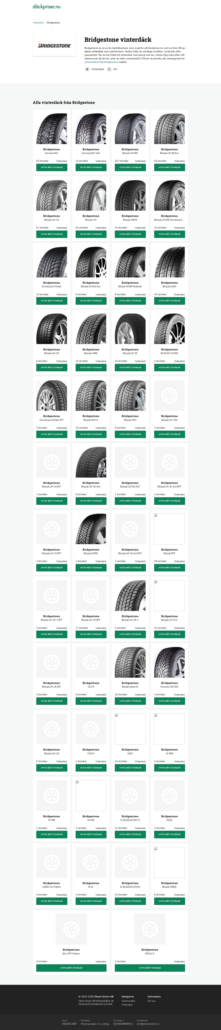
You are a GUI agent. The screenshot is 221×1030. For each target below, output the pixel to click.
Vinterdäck (38, 22)
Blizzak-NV (91, 217)
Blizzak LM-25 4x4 (90, 484)
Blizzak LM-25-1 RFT (51, 618)
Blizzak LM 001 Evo (91, 284)
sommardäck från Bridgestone (101, 62)
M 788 (51, 818)
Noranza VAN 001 (169, 684)
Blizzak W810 (130, 217)
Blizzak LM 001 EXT (130, 484)
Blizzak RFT (169, 551)
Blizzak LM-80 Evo (169, 151)
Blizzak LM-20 (51, 351)
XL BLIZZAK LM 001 (130, 885)
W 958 (169, 751)
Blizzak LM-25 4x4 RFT (169, 484)
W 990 (91, 818)
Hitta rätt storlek (52, 167)
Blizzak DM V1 (91, 417)
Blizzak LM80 (91, 351)
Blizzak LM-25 (130, 351)
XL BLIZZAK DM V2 (130, 818)
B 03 (91, 885)
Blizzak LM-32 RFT (51, 551)
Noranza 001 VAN (91, 151)
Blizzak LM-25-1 (130, 618)
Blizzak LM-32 (51, 217)
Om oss (152, 1001)
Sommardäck (128, 1001)
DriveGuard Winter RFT (52, 417)
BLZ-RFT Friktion (71, 951)
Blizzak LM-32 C (169, 618)
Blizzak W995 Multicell (130, 284)
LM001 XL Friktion (51, 885)
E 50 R (91, 751)
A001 (130, 751)
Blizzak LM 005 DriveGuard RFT (169, 217)
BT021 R (149, 951)
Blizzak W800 (169, 885)
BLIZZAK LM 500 (169, 351)
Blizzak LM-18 (51, 751)
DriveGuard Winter (51, 284)
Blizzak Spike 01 (130, 684)
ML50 (169, 818)
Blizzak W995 (91, 551)
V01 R (91, 684)
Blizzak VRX (130, 417)
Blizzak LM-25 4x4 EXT (130, 551)
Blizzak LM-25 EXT (51, 684)
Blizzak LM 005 (130, 151)
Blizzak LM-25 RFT (90, 618)
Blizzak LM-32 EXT (51, 484)
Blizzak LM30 (169, 284)
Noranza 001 (51, 151)
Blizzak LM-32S (169, 417)
